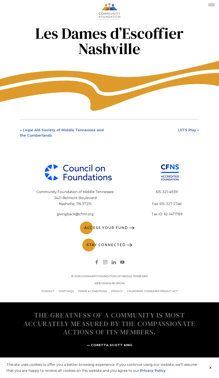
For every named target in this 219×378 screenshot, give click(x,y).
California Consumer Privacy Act (152, 291)
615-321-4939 (167, 192)
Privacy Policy (153, 371)
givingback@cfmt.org (75, 214)
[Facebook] (97, 263)
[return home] (109, 5)
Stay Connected (106, 245)
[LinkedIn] (114, 263)
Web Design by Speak (109, 283)
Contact (47, 291)
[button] (211, 4)
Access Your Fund (106, 228)
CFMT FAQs (66, 291)
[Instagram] (105, 263)
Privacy (117, 291)
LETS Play (187, 130)
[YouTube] (122, 263)
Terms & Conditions (92, 291)
